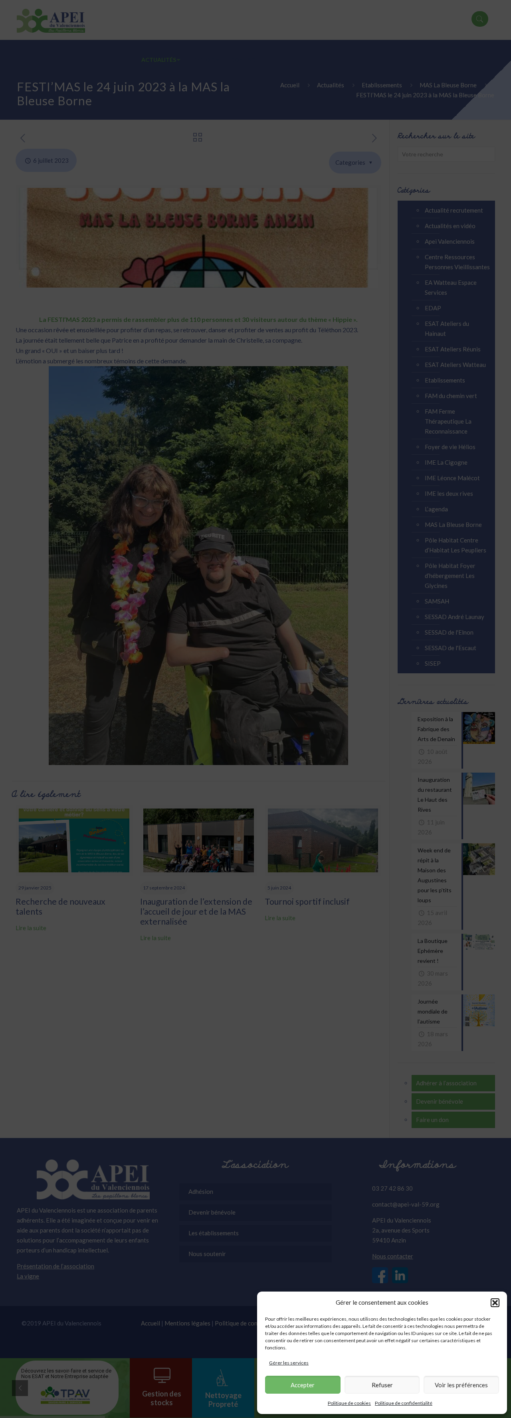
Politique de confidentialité (403, 1403)
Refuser (382, 1384)
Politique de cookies (349, 1403)
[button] (495, 1303)
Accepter (303, 1384)
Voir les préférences (461, 1384)
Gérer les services (289, 1363)
